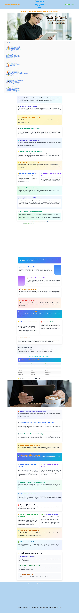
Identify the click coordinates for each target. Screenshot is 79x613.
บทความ (19, 4)
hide (9, 42)
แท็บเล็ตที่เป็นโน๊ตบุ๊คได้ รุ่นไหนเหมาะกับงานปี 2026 (10, 4)
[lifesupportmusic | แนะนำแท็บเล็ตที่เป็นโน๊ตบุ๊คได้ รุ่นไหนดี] (39, 4)
